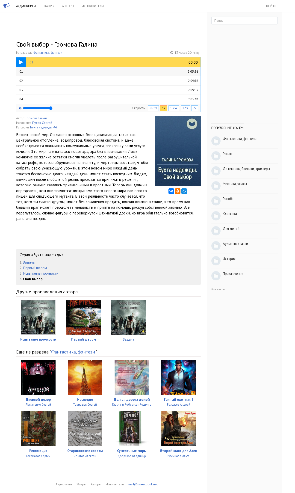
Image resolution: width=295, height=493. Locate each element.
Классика (230, 213)
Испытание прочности (40, 273)
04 (108, 99)
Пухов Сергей (42, 123)
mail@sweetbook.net (143, 484)
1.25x (173, 108)
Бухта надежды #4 (43, 127)
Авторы (68, 6)
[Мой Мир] (184, 191)
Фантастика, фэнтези (47, 52)
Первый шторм (35, 267)
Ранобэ (228, 198)
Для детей (231, 228)
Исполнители (93, 6)
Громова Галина (36, 118)
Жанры (49, 6)
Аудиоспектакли (235, 243)
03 (108, 90)
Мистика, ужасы (235, 183)
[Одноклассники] (177, 191)
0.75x (153, 108)
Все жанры (218, 289)
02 (108, 81)
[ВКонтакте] (171, 191)
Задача (29, 262)
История (229, 258)
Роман (227, 153)
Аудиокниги (26, 6)
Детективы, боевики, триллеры (246, 168)
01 (108, 71)
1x (163, 108)
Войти (271, 6)
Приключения (233, 273)
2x (194, 108)
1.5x (185, 108)
